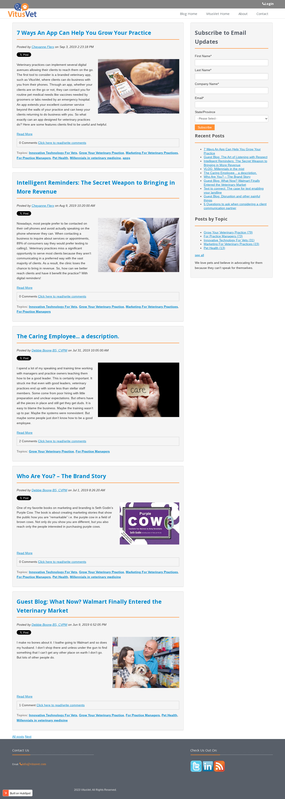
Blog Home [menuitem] (188, 13)
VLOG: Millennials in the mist (224, 169)
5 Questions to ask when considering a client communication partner (235, 206)
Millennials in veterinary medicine (95, 158)
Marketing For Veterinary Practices (152, 153)
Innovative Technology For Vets (53, 153)
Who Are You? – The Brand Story (61, 476)
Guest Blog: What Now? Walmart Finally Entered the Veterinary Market (232, 182)
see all (199, 255)
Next (28, 736)
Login (269, 4)
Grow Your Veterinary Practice (101, 153)
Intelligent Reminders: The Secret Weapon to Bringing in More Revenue (235, 163)
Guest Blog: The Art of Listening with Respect (235, 157)
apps (126, 158)
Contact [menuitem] (262, 13)
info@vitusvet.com (34, 764)
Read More (25, 134)
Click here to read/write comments (62, 143)
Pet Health (60, 158)
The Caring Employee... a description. (68, 336)
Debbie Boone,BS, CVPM (49, 350)
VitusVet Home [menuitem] (218, 13)
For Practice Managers (34, 158)
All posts (18, 736)
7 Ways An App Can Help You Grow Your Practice (84, 32)
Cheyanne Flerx (43, 47)
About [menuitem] (243, 13)
